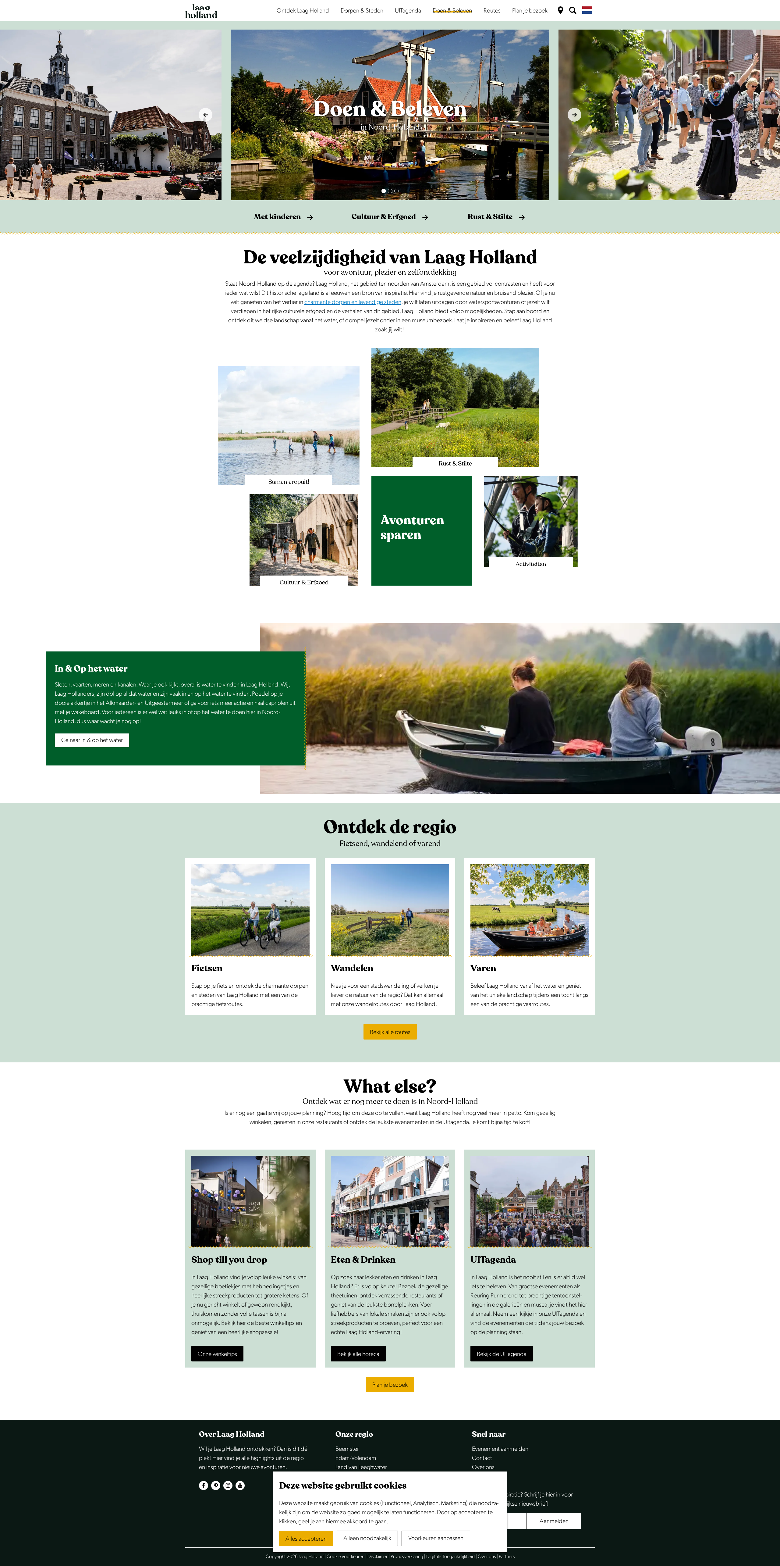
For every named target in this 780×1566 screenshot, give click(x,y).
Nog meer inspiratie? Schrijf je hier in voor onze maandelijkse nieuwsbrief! (522, 1499)
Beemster (347, 1449)
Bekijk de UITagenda (501, 1354)
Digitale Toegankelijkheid (450, 1557)
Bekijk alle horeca (358, 1354)
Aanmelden (554, 1521)
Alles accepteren (306, 1539)
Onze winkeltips (217, 1354)
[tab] (383, 191)
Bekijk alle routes (390, 1032)
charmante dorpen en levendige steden (352, 302)
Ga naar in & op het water (92, 740)
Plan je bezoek (390, 1385)
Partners (507, 1557)
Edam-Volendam (355, 1458)
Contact (482, 1458)
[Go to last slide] (205, 115)
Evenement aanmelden (500, 1449)
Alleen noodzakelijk (367, 1538)
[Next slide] (574, 115)
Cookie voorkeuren (345, 1557)
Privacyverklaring (407, 1557)
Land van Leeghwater (361, 1467)
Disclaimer (377, 1557)
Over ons (483, 1467)
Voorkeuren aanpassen (435, 1538)
